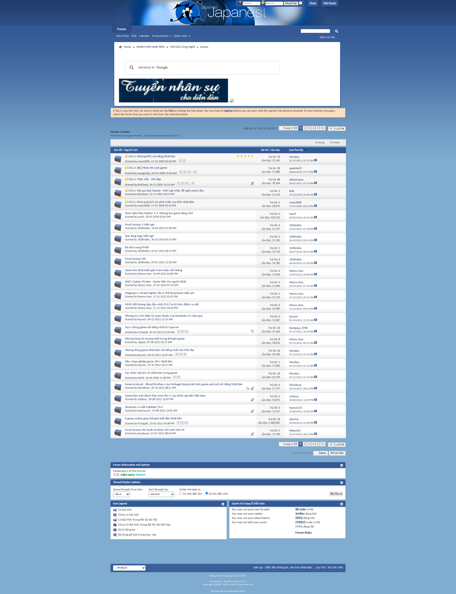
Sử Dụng (319, 142)
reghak (141, 342)
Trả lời (264, 150)
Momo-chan (145, 274)
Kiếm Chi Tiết (327, 37)
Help (313, 3)
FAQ (134, 35)
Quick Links (181, 35)
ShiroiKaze (144, 388)
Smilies (299, 513)
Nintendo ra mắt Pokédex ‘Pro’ (144, 407)
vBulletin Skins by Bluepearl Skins (228, 591)
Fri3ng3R (143, 332)
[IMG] (299, 518)
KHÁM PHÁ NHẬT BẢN (151, 46)
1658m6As (144, 228)
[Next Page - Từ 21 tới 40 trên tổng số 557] (331, 128)
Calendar (144, 35)
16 (278, 373)
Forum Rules (303, 532)
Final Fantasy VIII (135, 258)
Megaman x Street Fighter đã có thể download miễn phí (159, 293)
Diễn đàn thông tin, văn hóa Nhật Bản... (289, 567)
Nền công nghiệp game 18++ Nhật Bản (148, 361)
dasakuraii (143, 433)
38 (278, 168)
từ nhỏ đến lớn (192, 493)
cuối (338, 128)
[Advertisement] (227, 52)
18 (278, 157)
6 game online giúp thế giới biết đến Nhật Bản (153, 418)
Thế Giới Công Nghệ (182, 46)
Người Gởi (131, 150)
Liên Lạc (258, 567)
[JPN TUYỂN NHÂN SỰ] (173, 101)
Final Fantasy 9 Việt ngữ (140, 224)
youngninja (144, 173)
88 (278, 179)
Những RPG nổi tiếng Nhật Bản (156, 156)
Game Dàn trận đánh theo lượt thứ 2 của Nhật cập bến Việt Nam (165, 395)
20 (278, 328)
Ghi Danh (329, 3)
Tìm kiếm (335, 142)
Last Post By (296, 150)
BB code (300, 509)
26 (278, 351)
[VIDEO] (300, 522)
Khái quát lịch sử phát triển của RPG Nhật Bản (165, 202)
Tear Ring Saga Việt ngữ (139, 236)
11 (322, 128)
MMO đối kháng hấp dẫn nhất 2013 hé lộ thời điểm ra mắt (162, 304)
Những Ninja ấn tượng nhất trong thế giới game (155, 338)
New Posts (122, 35)
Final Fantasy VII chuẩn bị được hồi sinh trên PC (155, 429)
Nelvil (141, 378)
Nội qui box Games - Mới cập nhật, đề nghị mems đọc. (171, 190)
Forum (121, 29)
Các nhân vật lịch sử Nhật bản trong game (151, 372)
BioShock (143, 184)
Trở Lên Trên (337, 453)
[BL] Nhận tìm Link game (152, 167)
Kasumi (142, 319)
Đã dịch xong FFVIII (137, 247)
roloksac (142, 399)
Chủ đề (118, 150)
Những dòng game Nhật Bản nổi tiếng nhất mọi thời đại (159, 350)
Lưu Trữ (321, 567)
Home (127, 46)
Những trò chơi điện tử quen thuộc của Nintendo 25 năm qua (164, 315)
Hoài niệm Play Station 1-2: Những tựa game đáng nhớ (159, 213)
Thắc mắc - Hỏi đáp (149, 179)
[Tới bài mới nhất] (315, 160)
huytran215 (144, 410)
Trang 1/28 (290, 128)
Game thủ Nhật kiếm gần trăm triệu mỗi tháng (153, 270)
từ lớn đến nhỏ (218, 493)
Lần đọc (275, 150)
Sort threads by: (159, 489)
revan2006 (144, 161)
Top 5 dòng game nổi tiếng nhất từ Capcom (152, 327)
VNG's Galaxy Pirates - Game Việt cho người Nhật (155, 281)
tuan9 (141, 217)
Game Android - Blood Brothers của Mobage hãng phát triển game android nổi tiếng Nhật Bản (183, 384)
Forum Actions (160, 35)
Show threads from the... (128, 489)
